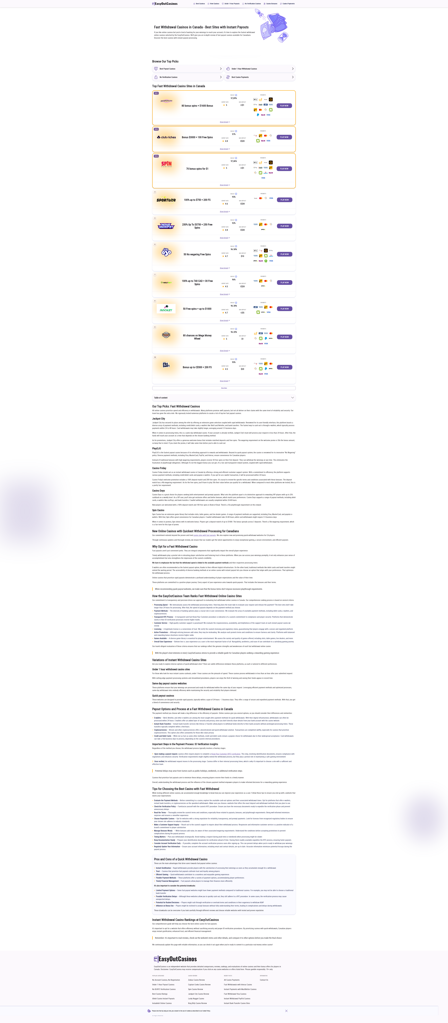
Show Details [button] (224, 122)
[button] (224, 388)
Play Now (284, 105)
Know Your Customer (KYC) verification (225, 754)
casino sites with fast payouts (204, 535)
